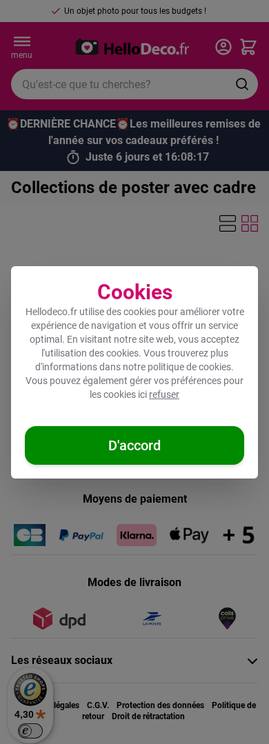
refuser (164, 394)
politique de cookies (189, 366)
